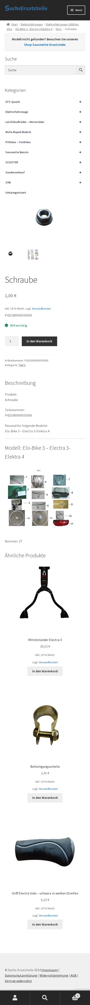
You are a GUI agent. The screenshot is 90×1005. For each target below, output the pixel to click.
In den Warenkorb (39, 341)
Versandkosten (41, 308)
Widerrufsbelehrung (54, 975)
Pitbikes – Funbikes (43, 142)
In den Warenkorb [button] (45, 671)
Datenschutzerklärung (21, 975)
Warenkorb (69, 994)
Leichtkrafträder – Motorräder (43, 121)
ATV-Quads (43, 101)
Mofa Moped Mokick (43, 132)
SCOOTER (43, 162)
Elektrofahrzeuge (32, 24)
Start (14, 24)
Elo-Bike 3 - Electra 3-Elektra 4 (33, 29)
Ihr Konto (15, 998)
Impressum (49, 970)
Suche (45, 998)
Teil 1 (58, 29)
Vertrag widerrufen (18, 981)
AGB (74, 975)
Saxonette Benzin (43, 152)
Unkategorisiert (15, 192)
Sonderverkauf (43, 172)
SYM (43, 182)
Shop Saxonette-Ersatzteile (44, 44)
